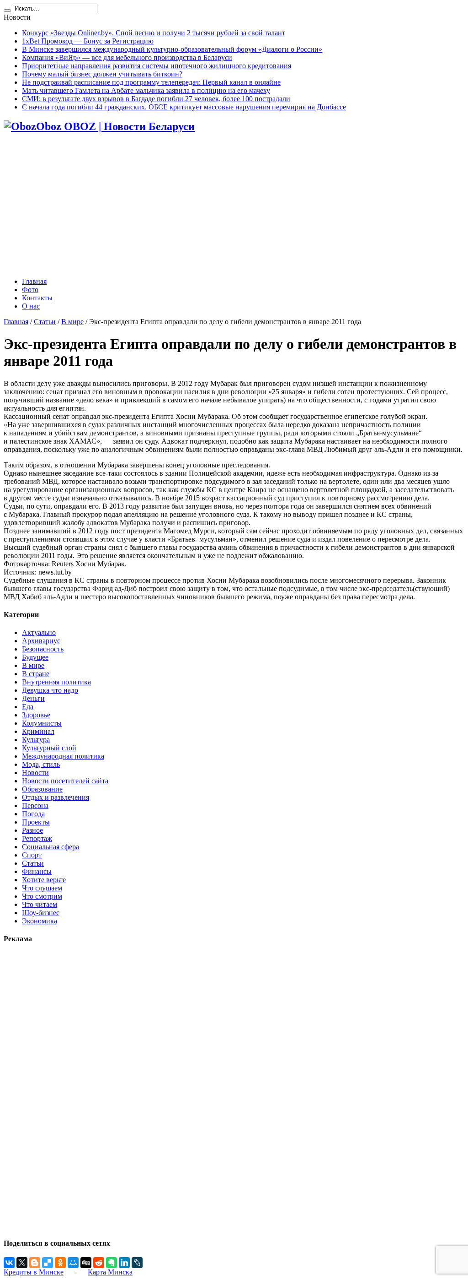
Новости (35, 772)
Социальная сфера (50, 847)
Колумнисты (42, 723)
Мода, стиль (41, 764)
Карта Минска (110, 1272)
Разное (32, 830)
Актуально (39, 632)
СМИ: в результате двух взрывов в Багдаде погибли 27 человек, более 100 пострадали (156, 99)
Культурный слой (49, 748)
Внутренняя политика (56, 682)
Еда (27, 707)
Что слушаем (42, 888)
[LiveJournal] (137, 1262)
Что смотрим (42, 896)
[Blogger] (34, 1262)
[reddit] (98, 1262)
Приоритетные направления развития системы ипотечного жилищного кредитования (156, 66)
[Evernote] (111, 1262)
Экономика (39, 921)
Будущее (35, 657)
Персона (35, 805)
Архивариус (41, 641)
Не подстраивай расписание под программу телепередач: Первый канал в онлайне (151, 82)
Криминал (38, 731)
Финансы (37, 871)
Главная (34, 281)
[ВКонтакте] (9, 1262)
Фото (30, 289)
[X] (21, 1262)
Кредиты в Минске (34, 1272)
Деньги (33, 698)
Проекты (36, 822)
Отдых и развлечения (55, 797)
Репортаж (37, 838)
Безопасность (43, 649)
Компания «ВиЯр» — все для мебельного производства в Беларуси (127, 57)
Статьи (45, 321)
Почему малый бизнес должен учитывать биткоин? (102, 74)
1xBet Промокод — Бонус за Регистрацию (88, 41)
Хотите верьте (44, 880)
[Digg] (85, 1262)
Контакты (37, 298)
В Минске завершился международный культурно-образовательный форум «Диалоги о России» (172, 49)
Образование (42, 789)
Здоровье (36, 715)
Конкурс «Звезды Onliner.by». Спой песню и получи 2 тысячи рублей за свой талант (153, 33)
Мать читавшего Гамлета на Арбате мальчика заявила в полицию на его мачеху (146, 90)
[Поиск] (7, 10)
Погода (33, 814)
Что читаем (39, 904)
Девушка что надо (50, 690)
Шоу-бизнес (40, 913)
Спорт (32, 855)
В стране (35, 674)
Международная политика (63, 756)
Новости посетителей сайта (65, 781)
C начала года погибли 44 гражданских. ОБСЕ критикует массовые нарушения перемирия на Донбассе (184, 107)
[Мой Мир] (73, 1262)
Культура (36, 739)
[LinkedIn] (124, 1262)
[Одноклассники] (60, 1262)
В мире (72, 321)
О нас (31, 306)
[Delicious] (47, 1262)
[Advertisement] (234, 206)
